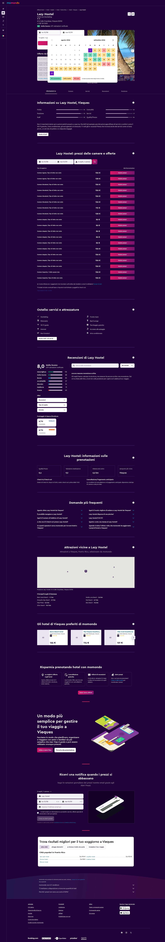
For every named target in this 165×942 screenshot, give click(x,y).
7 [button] (70, 55)
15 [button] (75, 59)
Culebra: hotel (90, 859)
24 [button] (52, 68)
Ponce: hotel (44, 859)
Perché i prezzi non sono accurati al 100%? (53, 892)
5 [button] (108, 50)
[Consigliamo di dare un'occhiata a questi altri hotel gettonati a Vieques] (133, 624)
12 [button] (61, 59)
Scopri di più (98, 284)
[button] (3, 3)
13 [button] (65, 59)
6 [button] (65, 55)
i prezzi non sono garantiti (78, 879)
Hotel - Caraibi (50, 9)
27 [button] (65, 68)
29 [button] (75, 68)
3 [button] (51, 55)
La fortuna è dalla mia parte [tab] (76, 847)
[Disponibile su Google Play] (125, 908)
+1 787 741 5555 (42, 23)
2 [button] (79, 50)
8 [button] (74, 55)
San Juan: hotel (44, 856)
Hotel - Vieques (73, 9)
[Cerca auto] (3, 17)
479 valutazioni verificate (59, 26)
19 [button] (61, 64)
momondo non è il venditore (49, 885)
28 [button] (70, 68)
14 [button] (70, 59)
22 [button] (75, 64)
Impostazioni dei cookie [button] (44, 290)
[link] (86, 693)
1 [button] (74, 50)
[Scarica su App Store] (125, 912)
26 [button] (61, 68)
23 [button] (79, 64)
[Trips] (3, 30)
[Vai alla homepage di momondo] (13, 3)
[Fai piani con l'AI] (3, 25)
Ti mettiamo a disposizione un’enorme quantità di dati (57, 888)
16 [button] (79, 59)
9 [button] (79, 55)
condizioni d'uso (58, 822)
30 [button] (79, 68)
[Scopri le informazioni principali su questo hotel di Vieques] (133, 102)
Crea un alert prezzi (117, 680)
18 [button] (56, 64)
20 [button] (66, 64)
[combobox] (62, 796)
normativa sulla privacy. (70, 822)
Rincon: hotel (44, 862)
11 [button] (56, 59)
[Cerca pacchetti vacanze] (3, 21)
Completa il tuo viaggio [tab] (96, 847)
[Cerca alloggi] (3, 13)
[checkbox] (46, 423)
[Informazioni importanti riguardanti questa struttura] (133, 457)
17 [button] (52, 64)
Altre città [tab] (44, 847)
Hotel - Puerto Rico (61, 9)
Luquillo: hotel (90, 856)
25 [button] (56, 68)
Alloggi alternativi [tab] (57, 847)
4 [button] (56, 55)
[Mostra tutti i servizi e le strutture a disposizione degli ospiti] (133, 309)
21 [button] (70, 64)
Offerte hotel (40, 9)
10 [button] (52, 59)
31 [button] (52, 73)
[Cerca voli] (3, 9)
